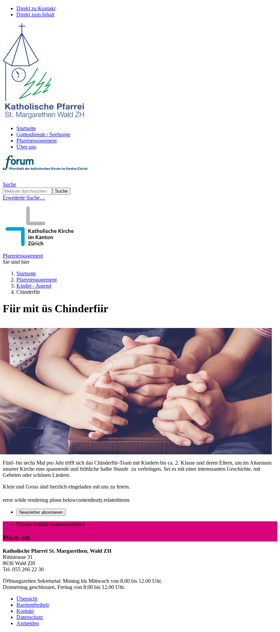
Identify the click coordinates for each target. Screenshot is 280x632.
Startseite (26, 128)
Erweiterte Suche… (24, 198)
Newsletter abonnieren (41, 512)
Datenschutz (29, 617)
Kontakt (25, 611)
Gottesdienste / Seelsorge (43, 134)
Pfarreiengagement (36, 140)
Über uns (26, 147)
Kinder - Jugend (33, 286)
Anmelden (27, 623)
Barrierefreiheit (32, 605)
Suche (9, 184)
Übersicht (26, 599)
